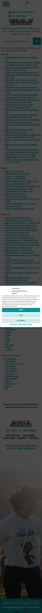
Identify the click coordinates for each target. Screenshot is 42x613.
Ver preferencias (21, 321)
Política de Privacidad (22, 324)
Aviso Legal (30, 324)
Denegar (21, 315)
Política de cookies (13, 324)
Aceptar (21, 310)
